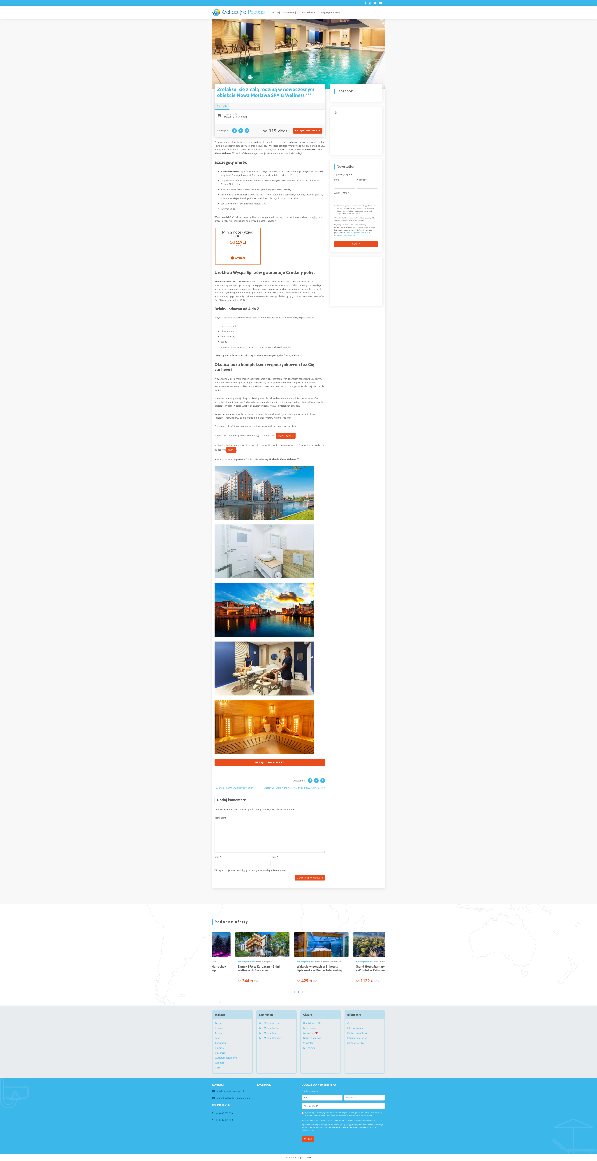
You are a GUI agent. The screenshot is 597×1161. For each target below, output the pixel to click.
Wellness (227, 961)
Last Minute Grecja (269, 1023)
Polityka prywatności (357, 1032)
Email (274, 856)
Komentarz (221, 817)
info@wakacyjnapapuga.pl (230, 1091)
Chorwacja (220, 1042)
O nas (350, 1023)
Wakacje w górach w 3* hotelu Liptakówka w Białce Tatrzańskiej (237, 968)
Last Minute (308, 12)
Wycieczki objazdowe (226, 1057)
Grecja (218, 1032)
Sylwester (308, 1042)
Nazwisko (362, 179)
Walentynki (309, 1032)
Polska (236, 961)
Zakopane (304, 961)
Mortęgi (362, 961)
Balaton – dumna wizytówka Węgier (234, 787)
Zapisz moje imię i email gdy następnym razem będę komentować (252, 870)
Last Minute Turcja (269, 1028)
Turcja (218, 1023)
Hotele (217, 961)
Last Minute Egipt (268, 1032)
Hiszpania (220, 1028)
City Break (220, 1052)
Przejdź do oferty (307, 130)
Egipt (217, 1037)
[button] (295, 992)
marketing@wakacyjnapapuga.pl (233, 1097)
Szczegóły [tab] (222, 106)
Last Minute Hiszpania (270, 1037)
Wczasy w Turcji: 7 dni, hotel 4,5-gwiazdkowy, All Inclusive (294, 787)
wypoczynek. (286, 435)
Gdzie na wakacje (312, 1037)
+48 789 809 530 (224, 1119)
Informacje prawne (357, 1037)
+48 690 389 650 (224, 1113)
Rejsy (217, 1067)
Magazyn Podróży (330, 12)
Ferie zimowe (310, 1028)
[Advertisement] (357, 280)
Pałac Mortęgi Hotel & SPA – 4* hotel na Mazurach (353, 968)
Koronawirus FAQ (356, 1042)
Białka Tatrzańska (249, 961)
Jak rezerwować (355, 1028)
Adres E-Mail (341, 192)
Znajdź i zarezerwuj (285, 12)
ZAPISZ (356, 244)
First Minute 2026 (312, 1023)
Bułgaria (219, 1047)
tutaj (231, 449)
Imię (218, 856)
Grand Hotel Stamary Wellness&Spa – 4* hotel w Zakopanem (297, 968)
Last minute (309, 1047)
